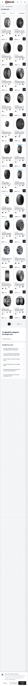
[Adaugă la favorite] (11, 18)
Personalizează (13, 683)
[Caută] (17, 2)
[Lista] (13, 13)
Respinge (5, 683)
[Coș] (24, 2)
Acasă (2, 6)
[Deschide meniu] (2, 2)
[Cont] (21, 2)
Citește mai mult (6, 339)
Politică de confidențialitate (10, 679)
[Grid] (11, 13)
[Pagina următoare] (21, 324)
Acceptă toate (22, 683)
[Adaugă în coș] (11, 38)
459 (18, 324)
